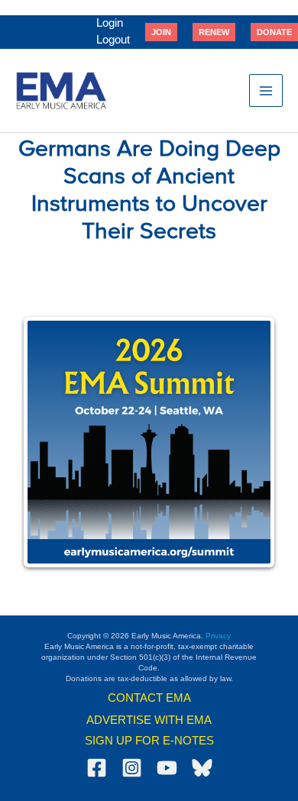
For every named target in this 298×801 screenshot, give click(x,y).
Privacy (218, 635)
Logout (113, 40)
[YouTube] (167, 767)
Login (109, 23)
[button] (161, 32)
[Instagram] (131, 767)
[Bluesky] (202, 767)
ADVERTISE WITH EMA (149, 720)
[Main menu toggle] (266, 91)
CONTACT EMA (149, 698)
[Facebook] (96, 767)
